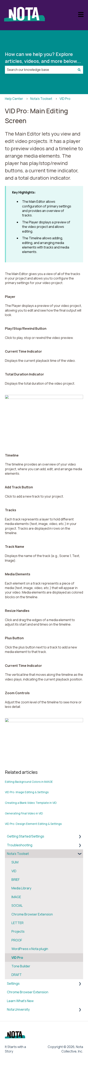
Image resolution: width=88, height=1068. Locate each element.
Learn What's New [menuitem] (20, 1001)
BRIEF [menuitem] (15, 879)
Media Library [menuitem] (21, 888)
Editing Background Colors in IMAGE (29, 782)
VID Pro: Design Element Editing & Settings (33, 824)
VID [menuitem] (13, 871)
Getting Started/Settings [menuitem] (25, 836)
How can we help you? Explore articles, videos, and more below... (43, 58)
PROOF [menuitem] (16, 940)
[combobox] (40, 70)
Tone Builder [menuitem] (20, 966)
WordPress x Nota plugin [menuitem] (29, 949)
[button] (80, 836)
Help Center (14, 98)
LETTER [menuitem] (17, 923)
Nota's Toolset (41, 98)
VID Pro (65, 98)
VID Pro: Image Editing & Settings (27, 792)
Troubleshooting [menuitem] (19, 845)
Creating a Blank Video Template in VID (31, 803)
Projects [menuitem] (18, 931)
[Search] (79, 70)
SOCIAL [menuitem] (17, 905)
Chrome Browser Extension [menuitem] (32, 914)
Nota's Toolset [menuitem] (18, 853)
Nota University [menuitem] (18, 1009)
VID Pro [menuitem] (17, 957)
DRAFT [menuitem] (16, 974)
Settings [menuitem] (13, 983)
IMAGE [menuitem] (16, 897)
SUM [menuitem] (14, 862)
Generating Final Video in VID (24, 813)
